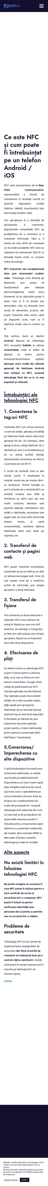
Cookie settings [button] (11, 1180)
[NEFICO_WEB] (12, 4)
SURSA (8, 981)
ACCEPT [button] (24, 1180)
